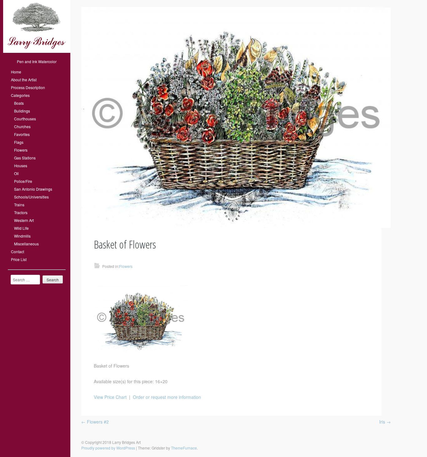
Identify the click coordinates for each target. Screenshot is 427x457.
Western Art (24, 220)
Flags (18, 142)
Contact (17, 251)
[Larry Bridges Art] (36, 51)
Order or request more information (167, 397)
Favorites (22, 134)
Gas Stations (25, 157)
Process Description (28, 87)
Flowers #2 (95, 422)
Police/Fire (23, 181)
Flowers (21, 150)
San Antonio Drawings (33, 189)
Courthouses (25, 118)
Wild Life (21, 228)
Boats (19, 103)
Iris (385, 422)
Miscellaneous (26, 243)
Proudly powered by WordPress (108, 447)
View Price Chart (110, 397)
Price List (19, 259)
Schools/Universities (31, 196)
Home (16, 71)
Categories (20, 95)
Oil (16, 173)
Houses (20, 165)
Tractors (21, 212)
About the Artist (24, 79)
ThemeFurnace (184, 447)
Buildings (22, 110)
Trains (19, 204)
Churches (22, 126)
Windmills (22, 236)
